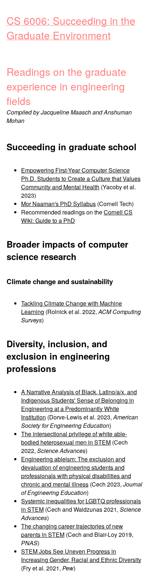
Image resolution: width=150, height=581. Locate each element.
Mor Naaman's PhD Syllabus (58, 204)
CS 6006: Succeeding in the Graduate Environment (71, 27)
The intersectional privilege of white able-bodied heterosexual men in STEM (74, 438)
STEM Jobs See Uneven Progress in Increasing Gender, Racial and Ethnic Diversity (81, 555)
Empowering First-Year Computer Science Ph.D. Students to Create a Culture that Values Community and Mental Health (81, 178)
